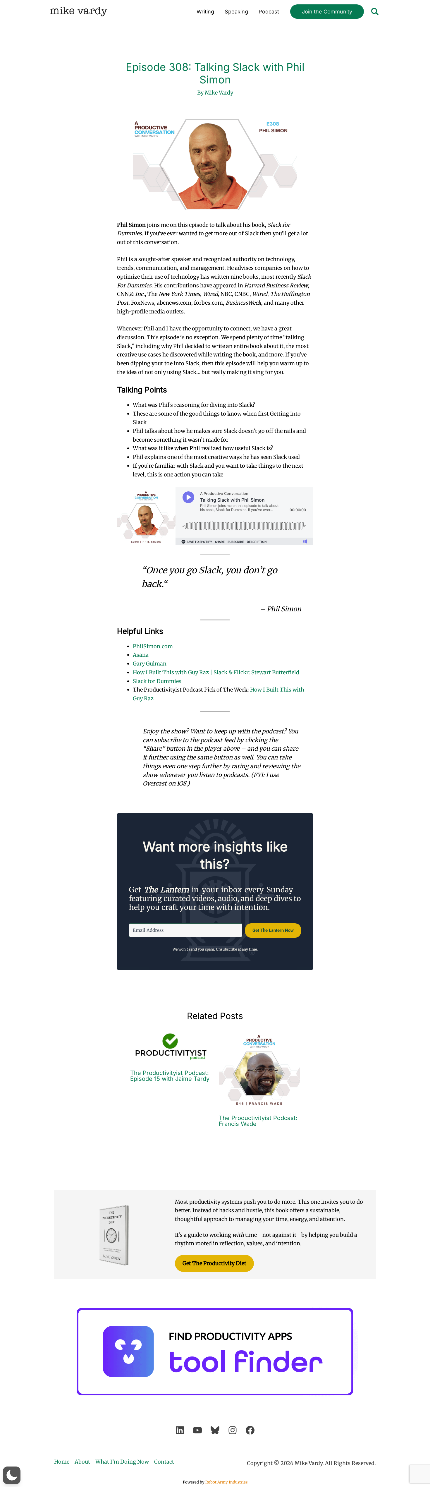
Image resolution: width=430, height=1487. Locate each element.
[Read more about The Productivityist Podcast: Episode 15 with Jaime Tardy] (170, 1046)
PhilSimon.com (153, 646)
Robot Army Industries (226, 1482)
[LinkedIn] (180, 1430)
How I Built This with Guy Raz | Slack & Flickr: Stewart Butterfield (216, 672)
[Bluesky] (215, 1430)
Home (61, 1461)
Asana (141, 654)
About (82, 1461)
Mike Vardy (78, 11)
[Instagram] (232, 1430)
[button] (327, 11)
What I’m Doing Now (122, 1461)
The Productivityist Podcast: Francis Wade (258, 1120)
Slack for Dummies (157, 681)
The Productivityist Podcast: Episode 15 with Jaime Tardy (169, 1075)
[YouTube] (197, 1430)
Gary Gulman (149, 663)
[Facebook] (250, 1430)
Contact (164, 1461)
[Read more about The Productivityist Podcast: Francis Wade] (259, 1068)
